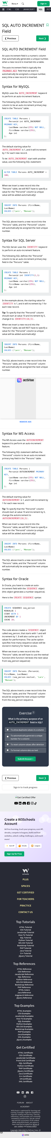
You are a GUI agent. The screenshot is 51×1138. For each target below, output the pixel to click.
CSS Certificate (25, 1055)
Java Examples (24, 1034)
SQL (41, 9)
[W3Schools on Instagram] (32, 803)
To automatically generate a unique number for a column (26, 737)
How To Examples (24, 1018)
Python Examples (24, 1024)
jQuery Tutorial (25, 956)
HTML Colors (24, 990)
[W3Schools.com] (25, 872)
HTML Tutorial (25, 927)
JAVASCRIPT (29, 9)
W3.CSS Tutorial (25, 942)
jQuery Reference (24, 997)
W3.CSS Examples (24, 1026)
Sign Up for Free (14, 853)
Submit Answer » (25, 758)
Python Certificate (25, 1065)
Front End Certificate (25, 1060)
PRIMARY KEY (10, 71)
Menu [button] (14, 3)
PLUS (26, 879)
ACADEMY (24, 1106)
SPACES (25, 885)
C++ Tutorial (25, 953)
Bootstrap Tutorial (25, 945)
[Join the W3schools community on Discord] (24, 803)
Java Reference (24, 992)
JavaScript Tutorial (25, 932)
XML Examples (24, 1037)
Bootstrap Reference (24, 984)
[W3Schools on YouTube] (16, 803)
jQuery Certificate (25, 1071)
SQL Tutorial (25, 937)
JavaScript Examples (24, 1016)
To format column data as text (24, 750)
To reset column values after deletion (27, 744)
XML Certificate (25, 1081)
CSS (17, 9)
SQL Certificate (25, 1063)
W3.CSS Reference (24, 982)
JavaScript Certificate (25, 1058)
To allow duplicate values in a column (27, 730)
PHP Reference (24, 987)
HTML (8, 9)
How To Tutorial (25, 935)
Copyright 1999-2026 (18, 1130)
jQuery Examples (24, 1039)
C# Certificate (26, 1078)
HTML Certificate (25, 1052)
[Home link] (5, 3)
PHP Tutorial (25, 948)
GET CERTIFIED (25, 892)
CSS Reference (24, 971)
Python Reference (24, 979)
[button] (23, 3)
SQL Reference (24, 976)
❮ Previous (10, 38)
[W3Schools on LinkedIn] (20, 803)
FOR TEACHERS (25, 899)
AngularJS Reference (24, 995)
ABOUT (29, 1102)
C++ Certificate (25, 1076)
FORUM (20, 1102)
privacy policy (31, 1126)
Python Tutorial (26, 940)
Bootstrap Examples (24, 1029)
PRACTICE (25, 905)
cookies (20, 1126)
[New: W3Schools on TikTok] (35, 803)
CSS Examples (24, 1013)
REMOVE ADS (25, 421)
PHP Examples (24, 1031)
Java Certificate (25, 1073)
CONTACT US (25, 912)
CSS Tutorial (25, 929)
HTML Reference (24, 969)
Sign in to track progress (25, 787)
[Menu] (3, 9)
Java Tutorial (25, 950)
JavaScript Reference (24, 974)
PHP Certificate (25, 1068)
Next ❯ (42, 38)
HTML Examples (24, 1010)
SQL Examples (24, 1021)
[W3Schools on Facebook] (28, 803)
